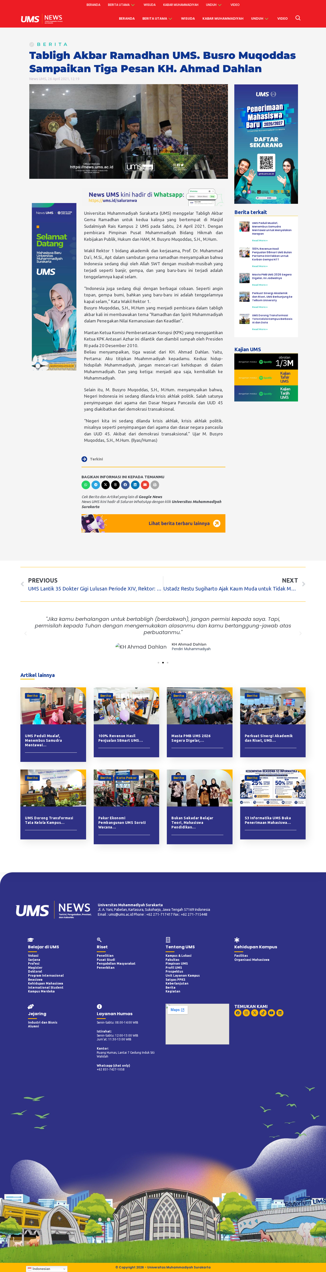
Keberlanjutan (177, 983)
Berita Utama (119, 5)
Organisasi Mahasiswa (251, 959)
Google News (150, 497)
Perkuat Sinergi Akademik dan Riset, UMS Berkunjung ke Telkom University (272, 296)
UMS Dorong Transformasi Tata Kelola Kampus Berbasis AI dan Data (272, 318)
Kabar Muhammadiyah (180, 5)
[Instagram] (246, 1012)
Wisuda (150, 5)
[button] (86, 485)
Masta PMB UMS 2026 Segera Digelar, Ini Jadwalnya (272, 276)
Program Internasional (46, 975)
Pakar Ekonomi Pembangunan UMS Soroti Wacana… (122, 822)
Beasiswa (35, 979)
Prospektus (174, 971)
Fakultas (172, 959)
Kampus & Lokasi (179, 955)
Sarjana (34, 959)
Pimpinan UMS (177, 963)
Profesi (33, 963)
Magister (35, 967)
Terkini (96, 459)
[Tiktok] (263, 1012)
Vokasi (33, 955)
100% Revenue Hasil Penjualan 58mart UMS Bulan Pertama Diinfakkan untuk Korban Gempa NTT (272, 254)
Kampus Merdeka (41, 991)
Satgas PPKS (175, 979)
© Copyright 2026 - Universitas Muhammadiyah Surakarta (163, 1267)
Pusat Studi (106, 959)
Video (235, 5)
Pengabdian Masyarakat (116, 963)
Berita (53, 44)
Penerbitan (106, 967)
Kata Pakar (126, 777)
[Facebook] (237, 1012)
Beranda (93, 5)
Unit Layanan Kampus (183, 975)
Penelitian (105, 955)
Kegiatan (173, 991)
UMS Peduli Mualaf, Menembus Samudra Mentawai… (43, 740)
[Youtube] (271, 1012)
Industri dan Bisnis (42, 1022)
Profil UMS (174, 967)
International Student (45, 987)
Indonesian (41, 1269)
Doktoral (35, 971)
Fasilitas (241, 955)
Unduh (211, 5)
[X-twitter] (254, 1012)
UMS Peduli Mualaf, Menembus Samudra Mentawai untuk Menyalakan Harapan (272, 228)
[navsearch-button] (298, 19)
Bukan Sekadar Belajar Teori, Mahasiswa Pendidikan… (192, 822)
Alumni (33, 1026)
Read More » (260, 240)
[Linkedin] (279, 1012)
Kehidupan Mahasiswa (45, 983)
